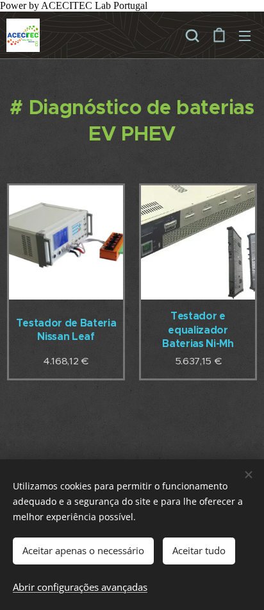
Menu (245, 35)
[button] (192, 35)
